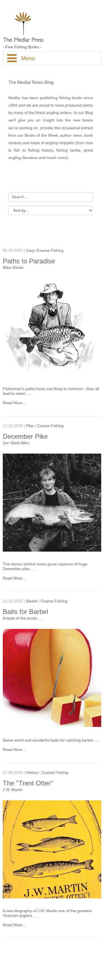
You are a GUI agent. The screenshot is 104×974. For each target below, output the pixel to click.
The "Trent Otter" (28, 783)
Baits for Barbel (25, 611)
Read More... (14, 403)
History (32, 773)
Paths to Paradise (29, 261)
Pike (30, 426)
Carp (30, 250)
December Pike (25, 436)
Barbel (31, 601)
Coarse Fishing (50, 250)
